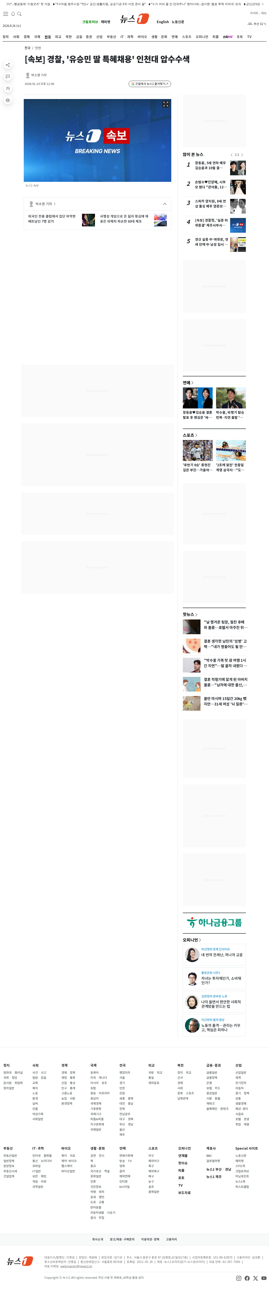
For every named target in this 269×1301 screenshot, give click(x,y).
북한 (180, 1065)
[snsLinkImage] (238, 1278)
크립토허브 (90, 22)
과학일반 (37, 1187)
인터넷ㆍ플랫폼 (42, 1156)
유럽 (93, 1088)
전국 (27, 48)
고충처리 (171, 1239)
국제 (93, 1065)
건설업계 (8, 1176)
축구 (151, 1166)
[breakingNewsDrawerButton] (13, 13)
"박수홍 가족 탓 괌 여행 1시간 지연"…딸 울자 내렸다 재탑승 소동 (225, 666)
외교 (151, 1065)
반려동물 (95, 1207)
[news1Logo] (20, 1261)
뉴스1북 (240, 1181)
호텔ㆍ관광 (242, 1119)
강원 (122, 1093)
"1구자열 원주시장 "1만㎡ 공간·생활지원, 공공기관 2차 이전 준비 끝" (82, 4)
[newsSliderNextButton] (242, 154)
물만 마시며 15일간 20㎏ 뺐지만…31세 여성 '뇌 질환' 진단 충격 (225, 704)
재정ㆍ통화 (68, 1078)
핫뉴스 (188, 614)
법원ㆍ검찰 (39, 1078)
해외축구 (153, 1171)
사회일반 (37, 1119)
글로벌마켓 (213, 1161)
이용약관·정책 (150, 1239)
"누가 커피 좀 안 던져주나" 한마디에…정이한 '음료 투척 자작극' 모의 (178, 4)
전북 (122, 1109)
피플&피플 (97, 1119)
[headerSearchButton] (19, 13)
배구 (151, 1176)
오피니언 (190, 940)
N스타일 (124, 1187)
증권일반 (211, 1093)
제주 (122, 1135)
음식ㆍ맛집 (97, 1218)
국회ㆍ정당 (10, 1078)
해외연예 (124, 1176)
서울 (122, 1078)
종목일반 (153, 1192)
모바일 (36, 1166)
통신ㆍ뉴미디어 (42, 1161)
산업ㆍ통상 (68, 1083)
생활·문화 (97, 1148)
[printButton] (8, 100)
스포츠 (188, 435)
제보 (263, 13)
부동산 (8, 1148)
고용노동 (66, 1093)
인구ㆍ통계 (68, 1088)
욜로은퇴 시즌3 (210, 973)
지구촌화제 (97, 1124)
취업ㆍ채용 (242, 1124)
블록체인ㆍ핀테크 (217, 1109)
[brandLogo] (135, 18)
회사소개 (97, 1239)
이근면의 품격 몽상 (212, 1020)
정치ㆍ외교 (184, 1073)
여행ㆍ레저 (97, 1192)
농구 (151, 1181)
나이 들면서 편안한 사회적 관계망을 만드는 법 (221, 1004)
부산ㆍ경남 (126, 1124)
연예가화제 (126, 1156)
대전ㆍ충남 (126, 1104)
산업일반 (240, 1073)
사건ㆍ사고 (39, 1073)
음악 (122, 1171)
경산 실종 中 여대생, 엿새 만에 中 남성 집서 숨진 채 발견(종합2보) (211, 244)
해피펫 (105, 22)
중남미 (94, 1098)
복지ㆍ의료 (68, 1156)
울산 (122, 1130)
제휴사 (211, 1148)
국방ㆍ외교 (155, 1073)
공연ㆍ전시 (97, 1156)
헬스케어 (66, 1166)
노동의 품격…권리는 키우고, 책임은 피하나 (220, 1027)
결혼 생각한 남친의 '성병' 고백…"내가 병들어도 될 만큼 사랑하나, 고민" (225, 647)
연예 (186, 383)
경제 (64, 1065)
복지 (35, 1088)
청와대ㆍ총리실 (13, 1073)
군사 (180, 1078)
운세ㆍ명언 (97, 1197)
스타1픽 (240, 1166)
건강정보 (95, 1187)
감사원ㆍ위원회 (13, 1083)
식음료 (239, 1114)
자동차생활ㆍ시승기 (102, 1213)
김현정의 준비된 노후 (214, 996)
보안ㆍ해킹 (39, 1176)
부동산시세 (10, 1171)
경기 (122, 1083)
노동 (35, 1093)
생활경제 (240, 1104)
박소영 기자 (39, 75)
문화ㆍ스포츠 (185, 1093)
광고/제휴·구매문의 (122, 1239)
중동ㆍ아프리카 (100, 1093)
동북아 (94, 1073)
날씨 (35, 1104)
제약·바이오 (69, 1161)
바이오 (66, 1148)
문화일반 (95, 1176)
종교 (93, 1166)
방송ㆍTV (125, 1161)
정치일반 (8, 1088)
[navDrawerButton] (6, 13)
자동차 (239, 1088)
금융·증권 (213, 1065)
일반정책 (8, 1161)
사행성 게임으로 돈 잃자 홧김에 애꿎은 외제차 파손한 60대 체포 (124, 218)
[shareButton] (8, 65)
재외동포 (153, 1083)
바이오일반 (68, 1171)
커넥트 (254, 13)
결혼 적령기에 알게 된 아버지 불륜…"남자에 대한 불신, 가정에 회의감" (226, 685)
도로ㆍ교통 (97, 1202)
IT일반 (36, 1171)
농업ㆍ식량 (68, 1098)
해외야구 (153, 1161)
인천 (122, 1088)
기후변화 (95, 1109)
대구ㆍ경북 (126, 1119)
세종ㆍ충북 (126, 1098)
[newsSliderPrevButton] (231, 154)
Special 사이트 (246, 1148)
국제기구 (95, 1114)
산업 (238, 1065)
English (163, 22)
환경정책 (66, 1104)
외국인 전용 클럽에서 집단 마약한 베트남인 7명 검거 (52, 218)
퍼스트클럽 (242, 1187)
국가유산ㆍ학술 (100, 1171)
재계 (238, 1078)
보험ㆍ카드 (213, 1088)
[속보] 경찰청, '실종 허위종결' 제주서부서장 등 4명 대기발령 (211, 225)
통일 (151, 1078)
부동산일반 (10, 1156)
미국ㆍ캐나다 (98, 1078)
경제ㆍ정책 (68, 1073)
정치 (6, 1065)
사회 (35, 1065)
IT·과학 (38, 1148)
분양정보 (8, 1166)
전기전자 (240, 1083)
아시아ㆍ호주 (98, 1083)
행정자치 (124, 1073)
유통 (238, 1098)
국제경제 (95, 1104)
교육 (35, 1083)
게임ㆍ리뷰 (39, 1181)
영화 (122, 1166)
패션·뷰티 (241, 1109)
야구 (151, 1156)
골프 (151, 1187)
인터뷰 (123, 1181)
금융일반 (211, 1073)
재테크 (210, 1104)
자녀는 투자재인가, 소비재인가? (221, 980)
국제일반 (95, 1130)
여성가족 (37, 1114)
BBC (209, 1156)
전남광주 (124, 1114)
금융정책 (211, 1078)
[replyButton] (8, 76)
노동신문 (178, 22)
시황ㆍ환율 (213, 1098)
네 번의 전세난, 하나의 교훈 (222, 954)
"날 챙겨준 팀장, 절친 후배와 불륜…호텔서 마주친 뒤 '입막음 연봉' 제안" (224, 628)
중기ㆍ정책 (242, 1093)
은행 (209, 1083)
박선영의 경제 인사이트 (215, 949)
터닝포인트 (242, 1176)
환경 (35, 1098)
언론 (93, 1181)
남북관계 (182, 1098)
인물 (35, 1109)
